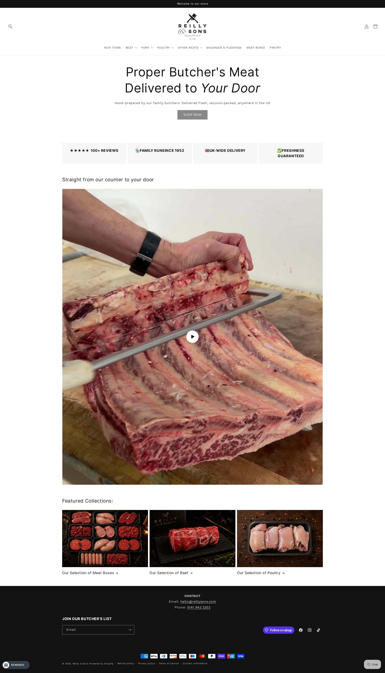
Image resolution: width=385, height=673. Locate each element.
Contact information (195, 663)
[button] (10, 26)
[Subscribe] (129, 629)
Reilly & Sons (81, 663)
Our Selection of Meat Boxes (88, 573)
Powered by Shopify (101, 663)
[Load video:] (192, 337)
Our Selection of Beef (169, 573)
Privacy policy (146, 663)
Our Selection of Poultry (258, 573)
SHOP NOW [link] (192, 115)
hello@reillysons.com (198, 601)
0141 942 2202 (199, 607)
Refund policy (126, 663)
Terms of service (169, 663)
